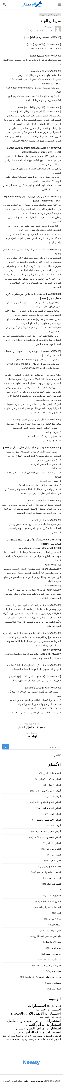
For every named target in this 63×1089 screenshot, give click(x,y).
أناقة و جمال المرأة (52, 848)
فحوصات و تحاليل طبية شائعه (48, 965)
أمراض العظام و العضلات (50, 808)
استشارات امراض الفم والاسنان (38, 1028)
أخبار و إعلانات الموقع (51, 773)
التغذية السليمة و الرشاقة (50, 907)
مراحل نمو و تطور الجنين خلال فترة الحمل (42, 976)
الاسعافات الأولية (53, 883)
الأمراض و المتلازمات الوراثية (49, 14)
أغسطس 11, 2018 (44, 30)
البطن (58, 889)
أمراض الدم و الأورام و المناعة (48, 802)
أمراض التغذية (55, 796)
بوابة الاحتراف (55, 918)
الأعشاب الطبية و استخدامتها (49, 872)
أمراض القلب (55, 825)
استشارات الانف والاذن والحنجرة (36, 1013)
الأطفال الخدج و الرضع (51, 866)
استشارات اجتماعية (48, 1009)
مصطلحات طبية (54, 982)
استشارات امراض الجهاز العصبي (50, 1017)
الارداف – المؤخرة (53, 878)
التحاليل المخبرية (54, 895)
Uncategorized (54, 1006)
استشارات (56, 854)
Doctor (48, 27)
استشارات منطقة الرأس (43, 1032)
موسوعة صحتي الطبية (33, 1080)
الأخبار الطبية (55, 860)
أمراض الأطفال (54, 784)
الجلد (59, 912)
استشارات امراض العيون (43, 1024)
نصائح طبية (56, 988)
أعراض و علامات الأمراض (50, 779)
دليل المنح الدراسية (52, 930)
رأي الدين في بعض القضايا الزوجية (46, 936)
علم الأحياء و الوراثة (52, 959)
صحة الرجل (56, 947)
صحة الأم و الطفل (53, 942)
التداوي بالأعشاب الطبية (51, 901)
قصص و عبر (55, 971)
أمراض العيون (55, 813)
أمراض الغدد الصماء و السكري (48, 819)
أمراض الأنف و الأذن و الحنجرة (48, 790)
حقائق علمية (55, 924)
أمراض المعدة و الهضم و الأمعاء (47, 837)
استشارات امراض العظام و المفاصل (34, 1020)
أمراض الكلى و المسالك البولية (47, 831)
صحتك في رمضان (53, 953)
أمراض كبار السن (53, 843)
